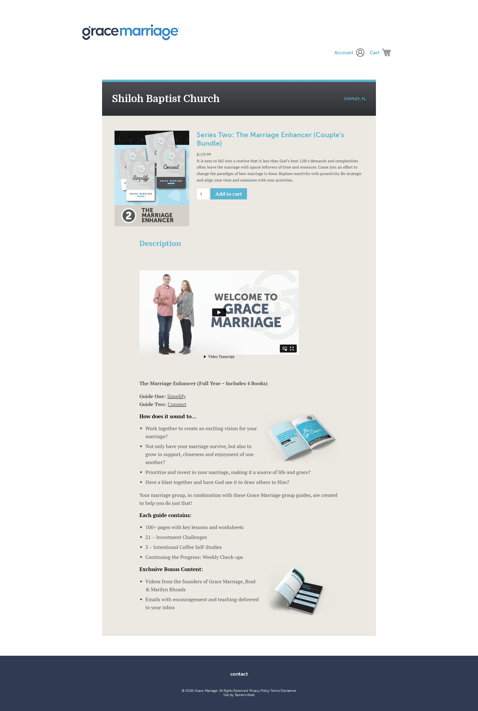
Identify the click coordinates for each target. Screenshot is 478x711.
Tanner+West (245, 695)
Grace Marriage (132, 32)
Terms (275, 691)
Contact (239, 674)
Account (344, 53)
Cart (374, 53)
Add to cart (228, 193)
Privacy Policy (259, 691)
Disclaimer (288, 691)
